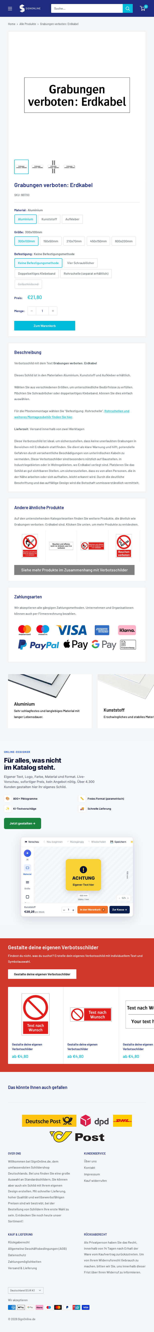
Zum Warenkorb (45, 325)
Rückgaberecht (19, 1242)
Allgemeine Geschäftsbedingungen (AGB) (37, 1248)
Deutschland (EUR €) (22, 1290)
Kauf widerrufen (95, 1180)
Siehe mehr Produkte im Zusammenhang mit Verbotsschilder (74, 569)
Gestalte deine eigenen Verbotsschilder (42, 974)
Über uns (90, 1161)
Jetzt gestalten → (22, 823)
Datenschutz (17, 1255)
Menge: (19, 311)
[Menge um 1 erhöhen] (53, 311)
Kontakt (89, 1167)
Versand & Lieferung (22, 1268)
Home (11, 24)
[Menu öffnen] (10, 8)
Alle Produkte (27, 24)
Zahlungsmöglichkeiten (24, 1261)
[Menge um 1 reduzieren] (31, 311)
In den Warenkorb (92, 909)
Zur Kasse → (119, 909)
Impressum (92, 1174)
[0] (142, 8)
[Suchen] (128, 8)
